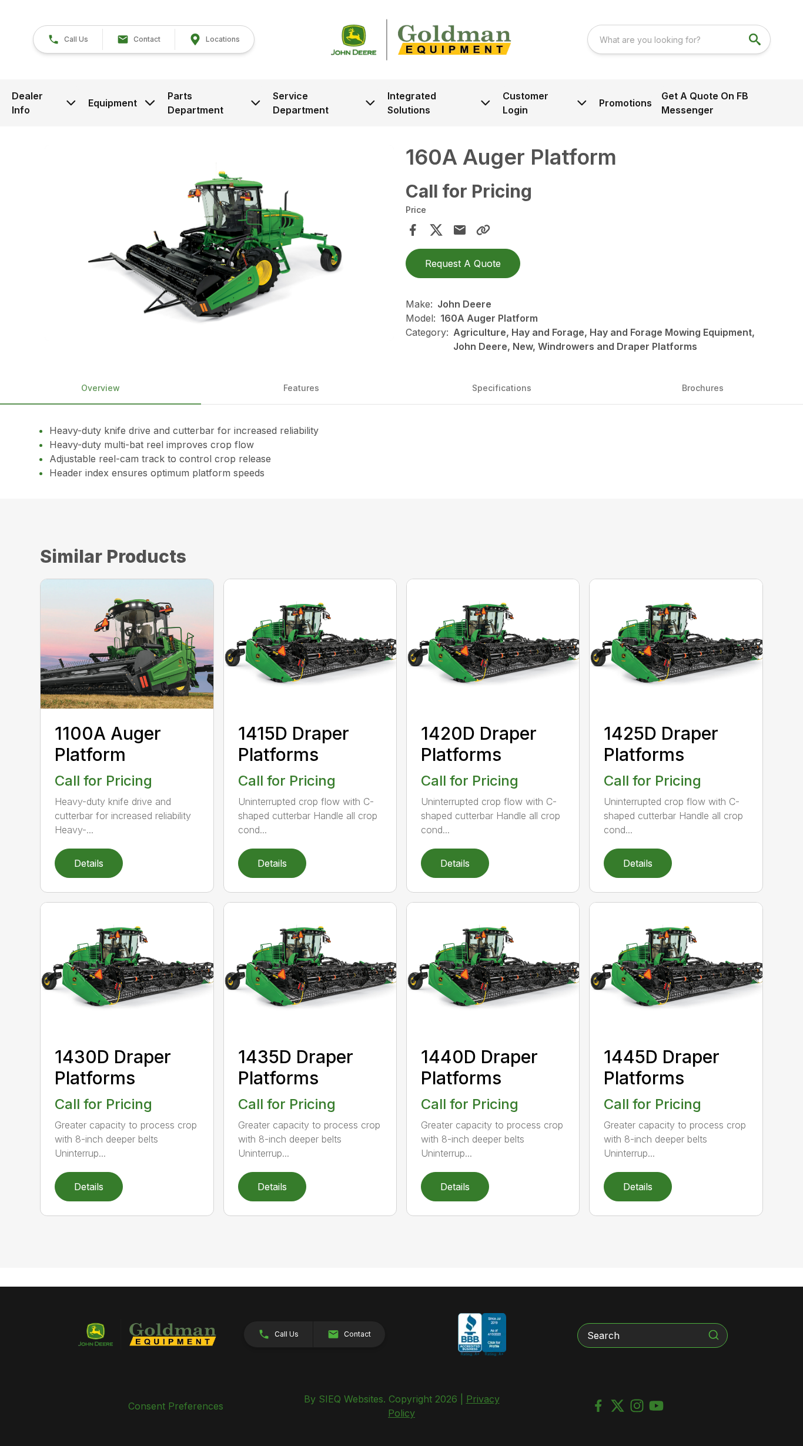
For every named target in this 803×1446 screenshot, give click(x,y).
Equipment (112, 103)
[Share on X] (436, 230)
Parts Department (195, 103)
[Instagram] (637, 1405)
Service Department (301, 103)
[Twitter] (617, 1405)
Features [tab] (301, 388)
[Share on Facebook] (413, 230)
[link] (214, 39)
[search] (756, 39)
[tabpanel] (219, 245)
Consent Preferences (175, 1406)
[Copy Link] (483, 230)
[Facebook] (598, 1405)
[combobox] (679, 39)
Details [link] (88, 863)
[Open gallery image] (219, 243)
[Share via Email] (460, 230)
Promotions (625, 103)
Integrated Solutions (411, 103)
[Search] (713, 1335)
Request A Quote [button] (463, 263)
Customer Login (525, 103)
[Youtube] (656, 1405)
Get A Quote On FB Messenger (704, 103)
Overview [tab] (100, 388)
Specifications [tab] (501, 388)
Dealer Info (27, 103)
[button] (68, 39)
